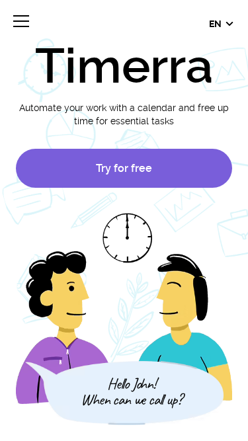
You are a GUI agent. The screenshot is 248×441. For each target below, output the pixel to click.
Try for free (124, 168)
